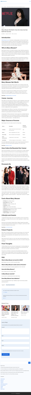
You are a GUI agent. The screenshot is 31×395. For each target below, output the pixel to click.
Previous (5, 292)
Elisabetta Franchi (8, 145)
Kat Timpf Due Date (8, 227)
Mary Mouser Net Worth (10, 284)
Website (3, 345)
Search (29, 363)
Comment (3, 327)
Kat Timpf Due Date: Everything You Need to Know (11, 290)
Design (2, 386)
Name (3, 335)
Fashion (2, 382)
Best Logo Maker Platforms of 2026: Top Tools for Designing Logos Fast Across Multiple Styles (15, 370)
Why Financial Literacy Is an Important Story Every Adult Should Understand (12, 372)
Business (2, 380)
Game (2, 387)
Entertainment (3, 385)
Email (3, 340)
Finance (2, 381)
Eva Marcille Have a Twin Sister (10, 95)
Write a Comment (14, 34)
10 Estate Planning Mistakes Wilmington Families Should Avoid (10, 367)
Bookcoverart (18, 393)
